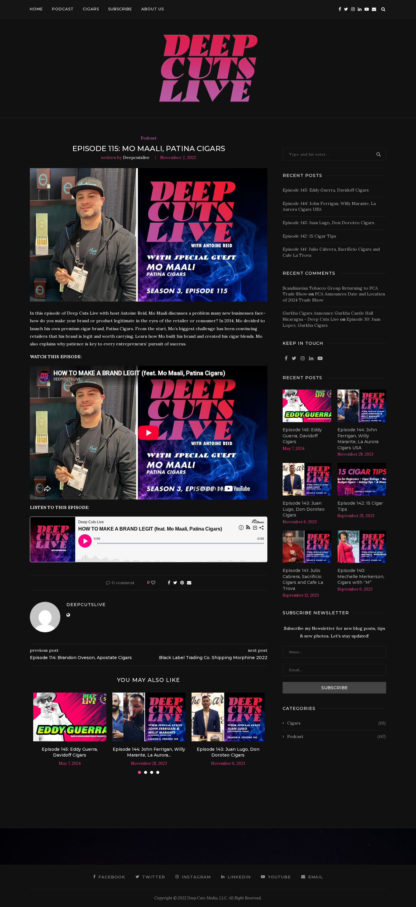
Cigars (336, 723)
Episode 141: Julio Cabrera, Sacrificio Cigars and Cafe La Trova (303, 579)
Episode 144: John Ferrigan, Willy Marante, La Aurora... (149, 752)
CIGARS (91, 9)
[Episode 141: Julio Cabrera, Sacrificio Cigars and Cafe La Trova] (307, 547)
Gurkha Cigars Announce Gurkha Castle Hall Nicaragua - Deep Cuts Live (328, 316)
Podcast (149, 138)
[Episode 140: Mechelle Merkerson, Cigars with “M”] (361, 547)
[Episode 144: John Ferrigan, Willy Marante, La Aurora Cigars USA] (148, 717)
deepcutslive (136, 157)
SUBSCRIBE (120, 9)
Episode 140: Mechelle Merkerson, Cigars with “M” (360, 576)
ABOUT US (152, 9)
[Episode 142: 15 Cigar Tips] (361, 479)
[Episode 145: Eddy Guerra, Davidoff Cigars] (69, 717)
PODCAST (63, 9)
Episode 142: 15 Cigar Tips (309, 236)
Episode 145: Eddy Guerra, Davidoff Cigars (70, 752)
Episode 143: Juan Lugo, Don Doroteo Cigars (228, 752)
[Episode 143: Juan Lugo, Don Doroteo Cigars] (228, 717)
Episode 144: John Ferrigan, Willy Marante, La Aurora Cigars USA (358, 438)
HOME (36, 9)
